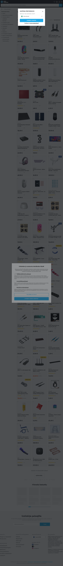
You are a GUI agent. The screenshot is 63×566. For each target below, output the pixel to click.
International (26, 16)
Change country (31, 20)
